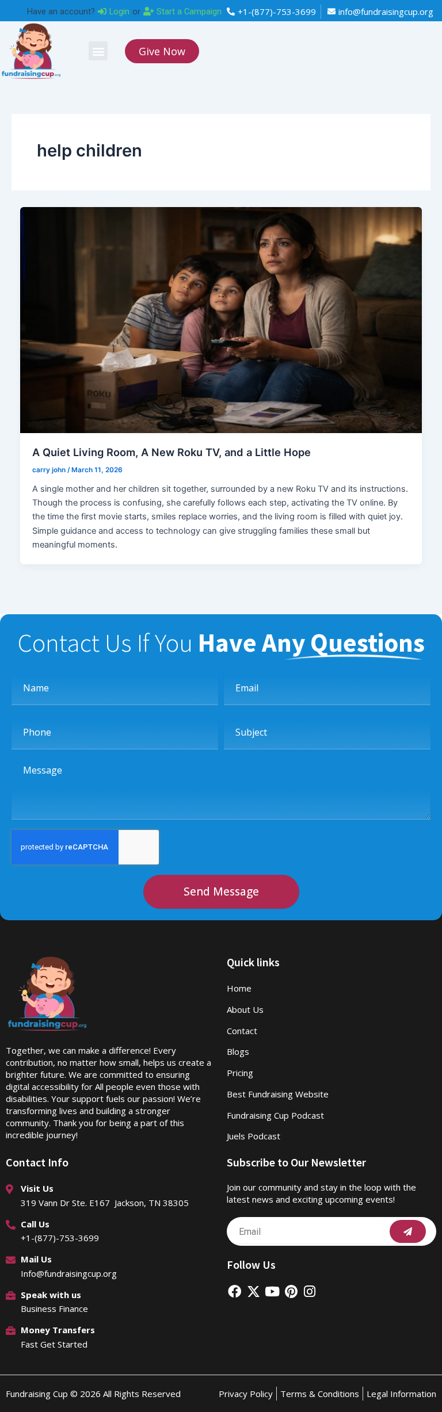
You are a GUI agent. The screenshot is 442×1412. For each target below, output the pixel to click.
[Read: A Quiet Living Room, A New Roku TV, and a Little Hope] (221, 319)
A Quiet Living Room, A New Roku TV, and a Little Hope (171, 452)
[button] (98, 50)
